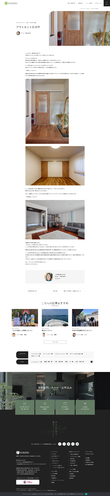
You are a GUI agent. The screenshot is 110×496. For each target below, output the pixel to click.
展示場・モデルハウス (74, 451)
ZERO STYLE (55, 461)
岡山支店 (72, 458)
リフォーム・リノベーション (57, 480)
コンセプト (53, 454)
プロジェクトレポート (60, 354)
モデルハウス (98, 3)
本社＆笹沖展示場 (74, 454)
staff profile (57, 278)
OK (86, 494)
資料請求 (80, 3)
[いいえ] (108, 494)
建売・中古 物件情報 (74, 471)
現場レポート (34, 356)
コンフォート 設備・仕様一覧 (58, 467)
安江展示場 (72, 461)
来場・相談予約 (71, 3)
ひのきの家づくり (55, 456)
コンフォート (55, 463)
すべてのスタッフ (35, 362)
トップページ (54, 451)
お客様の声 (53, 478)
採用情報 (88, 460)
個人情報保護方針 (90, 464)
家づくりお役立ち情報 (75, 354)
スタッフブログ (46, 354)
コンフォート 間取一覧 (57, 465)
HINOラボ (72, 463)
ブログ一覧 (55, 342)
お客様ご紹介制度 (90, 462)
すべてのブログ (35, 354)
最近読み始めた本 (32, 291)
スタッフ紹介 (54, 471)
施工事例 (53, 475)
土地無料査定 (72, 476)
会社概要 (88, 458)
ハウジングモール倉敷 (75, 456)
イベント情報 (89, 3)
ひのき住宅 (10, 3)
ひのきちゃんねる (90, 454)
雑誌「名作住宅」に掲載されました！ (73, 291)
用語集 (52, 482)
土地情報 (72, 473)
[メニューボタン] (107, 3)
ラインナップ (54, 458)
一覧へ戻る (55, 291)
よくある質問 (54, 473)
